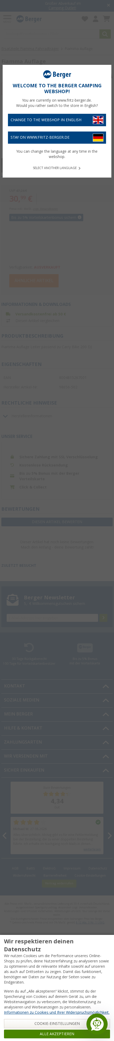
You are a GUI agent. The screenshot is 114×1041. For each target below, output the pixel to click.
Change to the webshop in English (46, 120)
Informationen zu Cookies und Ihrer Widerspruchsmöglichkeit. (56, 1012)
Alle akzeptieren (57, 1034)
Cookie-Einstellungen (57, 1023)
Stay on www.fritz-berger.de (40, 137)
